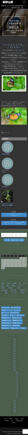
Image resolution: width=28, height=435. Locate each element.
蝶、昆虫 (22, 50)
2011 (14, 402)
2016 (14, 363)
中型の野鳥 (15, 312)
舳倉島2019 (7, 325)
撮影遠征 (22, 290)
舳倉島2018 (18, 323)
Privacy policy (19, 420)
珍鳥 (19, 288)
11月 (17, 374)
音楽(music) (15, 328)
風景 (6, 292)
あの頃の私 (16, 307)
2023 (14, 346)
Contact (7, 420)
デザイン (20, 285)
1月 (17, 398)
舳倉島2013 (17, 317)
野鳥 (3, 288)
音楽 (8, 283)
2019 (14, 356)
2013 (14, 370)
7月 (17, 384)
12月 (17, 372)
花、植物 (4, 290)
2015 (14, 365)
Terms (13, 422)
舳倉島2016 (7, 323)
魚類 (8, 285)
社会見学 (21, 315)
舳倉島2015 (18, 320)
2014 (14, 367)
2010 (14, 405)
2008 (14, 409)
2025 (14, 342)
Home (5, 418)
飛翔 (24, 328)
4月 (17, 391)
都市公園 (17, 325)
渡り (13, 315)
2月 (17, 395)
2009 (14, 407)
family (13, 285)
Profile (10, 418)
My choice (6, 307)
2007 (14, 412)
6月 (17, 386)
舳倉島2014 (7, 320)
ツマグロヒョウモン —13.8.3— (14, 46)
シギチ (17, 310)
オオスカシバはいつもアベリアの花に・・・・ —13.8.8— (14, 223)
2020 (14, 353)
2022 (14, 349)
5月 (17, 388)
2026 (14, 339)
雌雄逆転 (6, 328)
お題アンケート (7, 310)
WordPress (19, 433)
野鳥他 (10, 288)
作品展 (14, 283)
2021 (14, 351)
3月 (17, 393)
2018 (14, 358)
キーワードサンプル (14, 244)
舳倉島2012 (6, 317)
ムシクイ (6, 312)
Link (12, 420)
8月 (17, 381)
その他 (22, 292)
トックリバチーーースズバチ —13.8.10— (16, 214)
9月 (17, 379)
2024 (14, 344)
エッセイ (14, 292)
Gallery (16, 418)
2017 (14, 360)
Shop (22, 418)
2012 (14, 400)
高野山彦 (14, 27)
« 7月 (2, 270)
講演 (3, 283)
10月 (17, 377)
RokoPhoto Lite (10, 433)
